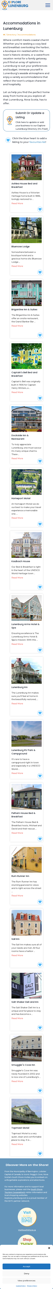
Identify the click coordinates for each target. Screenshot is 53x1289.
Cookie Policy (21, 1286)
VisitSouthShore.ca (27, 1230)
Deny (26, 1273)
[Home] (4, 34)
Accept (26, 1266)
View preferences (26, 1280)
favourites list (37, 142)
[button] (49, 1248)
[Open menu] (48, 5)
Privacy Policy (32, 1286)
